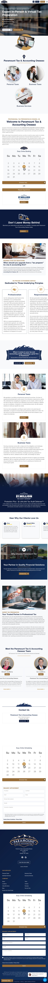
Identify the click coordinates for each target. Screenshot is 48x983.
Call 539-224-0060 (24, 862)
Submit (24, 822)
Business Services (29, 875)
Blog (3, 888)
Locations (4, 883)
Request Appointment (24, 190)
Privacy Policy (16, 981)
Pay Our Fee (27, 888)
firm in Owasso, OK (10, 272)
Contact (37, 1)
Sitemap (22, 981)
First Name (6, 790)
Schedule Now (23, 182)
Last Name (27, 790)
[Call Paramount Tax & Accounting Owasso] (33, 2)
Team (26, 881)
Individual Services (6, 875)
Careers (26, 883)
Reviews (27, 886)
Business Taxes (28, 873)
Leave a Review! (24, 866)
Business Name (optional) (9, 799)
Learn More (23, 417)
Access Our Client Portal (7, 890)
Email (5, 794)
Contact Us (22, 231)
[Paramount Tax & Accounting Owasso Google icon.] (25, 857)
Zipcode (5, 803)
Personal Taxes (5, 873)
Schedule (42, 1)
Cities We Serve (5, 886)
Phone (27, 794)
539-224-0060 (6, 30)
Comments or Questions (8, 807)
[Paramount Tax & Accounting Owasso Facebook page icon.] (22, 857)
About (3, 881)
